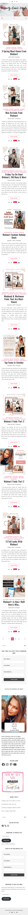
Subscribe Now (20, 462)
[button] (21, 451)
